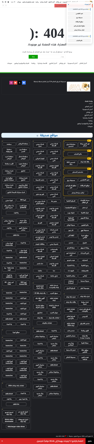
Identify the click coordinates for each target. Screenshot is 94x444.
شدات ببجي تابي (40, 152)
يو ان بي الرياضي (71, 344)
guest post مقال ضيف (40, 287)
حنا (54, 271)
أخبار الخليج (52, 2)
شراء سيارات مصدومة (9, 186)
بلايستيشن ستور (54, 250)
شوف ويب (70, 213)
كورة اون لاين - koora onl (23, 276)
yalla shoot (40, 331)
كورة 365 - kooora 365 (23, 283)
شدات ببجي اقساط (54, 144)
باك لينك (40, 318)
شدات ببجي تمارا (40, 145)
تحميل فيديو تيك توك (9, 413)
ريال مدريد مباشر (54, 344)
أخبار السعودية (66, 2)
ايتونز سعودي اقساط (54, 166)
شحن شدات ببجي (54, 231)
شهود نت (71, 270)
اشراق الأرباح (71, 288)
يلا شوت (54, 330)
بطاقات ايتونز (40, 244)
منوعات (19, 2)
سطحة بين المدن (23, 150)
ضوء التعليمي (84, 180)
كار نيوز (70, 230)
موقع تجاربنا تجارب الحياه (40, 306)
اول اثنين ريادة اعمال (85, 145)
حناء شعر (40, 263)
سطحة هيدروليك (9, 150)
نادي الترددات (85, 253)
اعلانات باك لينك (54, 318)
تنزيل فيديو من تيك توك (23, 413)
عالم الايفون (85, 225)
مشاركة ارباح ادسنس (71, 145)
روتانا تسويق (85, 248)
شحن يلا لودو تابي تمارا (40, 209)
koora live (9, 257)
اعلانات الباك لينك (71, 310)
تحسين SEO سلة (71, 163)
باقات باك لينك (71, 302)
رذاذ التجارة (71, 265)
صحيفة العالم (70, 357)
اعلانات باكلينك (47, 323)
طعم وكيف (84, 270)
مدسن (71, 242)
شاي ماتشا (54, 276)
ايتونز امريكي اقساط (40, 216)
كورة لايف (23, 298)
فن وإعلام (58, 2)
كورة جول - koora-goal (23, 251)
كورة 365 (23, 200)
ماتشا (40, 271)
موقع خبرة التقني (84, 236)
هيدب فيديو (71, 260)
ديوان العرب (54, 312)
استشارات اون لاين (71, 254)
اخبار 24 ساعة (71, 350)
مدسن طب (71, 330)
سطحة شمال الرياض (23, 157)
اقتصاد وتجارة (43, 2)
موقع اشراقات (85, 185)
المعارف (85, 260)
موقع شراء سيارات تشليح (9, 179)
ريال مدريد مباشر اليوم (23, 221)
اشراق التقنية (70, 201)
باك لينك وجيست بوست (85, 337)
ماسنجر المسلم (78, 172)
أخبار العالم (83, 63)
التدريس (85, 316)
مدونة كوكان (71, 225)
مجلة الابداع (71, 248)
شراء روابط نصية (85, 303)
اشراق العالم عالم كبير (71, 317)
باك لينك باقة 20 (40, 293)
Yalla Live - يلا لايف (9, 269)
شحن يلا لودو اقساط (40, 166)
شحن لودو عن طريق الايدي (40, 238)
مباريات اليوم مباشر (54, 337)
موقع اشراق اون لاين (71, 186)
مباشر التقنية (70, 276)
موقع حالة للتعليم (84, 351)
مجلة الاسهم (85, 218)
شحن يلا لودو (54, 237)
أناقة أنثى (71, 235)
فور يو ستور (40, 194)
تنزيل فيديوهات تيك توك (23, 420)
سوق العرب (54, 293)
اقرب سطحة (9, 164)
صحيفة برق (71, 180)
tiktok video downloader (9, 420)
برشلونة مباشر (40, 336)
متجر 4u (54, 201)
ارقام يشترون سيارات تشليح (23, 186)
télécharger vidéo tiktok (16, 426)
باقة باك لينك (84, 162)
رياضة (37, 2)
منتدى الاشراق (85, 323)
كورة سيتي (9, 200)
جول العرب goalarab (23, 206)
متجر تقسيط (40, 180)
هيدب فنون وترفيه (85, 358)
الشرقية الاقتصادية (70, 219)
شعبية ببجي (54, 244)
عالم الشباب (78, 154)
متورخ (85, 242)
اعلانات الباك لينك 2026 (71, 324)
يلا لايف (16, 213)
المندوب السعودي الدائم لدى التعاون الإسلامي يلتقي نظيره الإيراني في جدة (47, 441)
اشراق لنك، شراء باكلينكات (84, 310)
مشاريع (40, 312)
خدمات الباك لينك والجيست (54, 286)
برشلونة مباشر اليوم (9, 222)
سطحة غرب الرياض (9, 157)
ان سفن (84, 207)
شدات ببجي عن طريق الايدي (40, 202)
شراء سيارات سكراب (9, 172)
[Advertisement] (47, 13)
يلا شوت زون (23, 399)
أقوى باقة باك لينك (40, 299)
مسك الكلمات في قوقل (85, 201)
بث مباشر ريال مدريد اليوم (9, 206)
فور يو (40, 223)
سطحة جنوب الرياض (23, 164)
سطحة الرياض (23, 144)
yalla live (16, 235)
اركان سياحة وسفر (78, 193)
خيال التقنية (85, 213)
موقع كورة (16, 332)
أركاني (85, 276)
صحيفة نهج (85, 230)
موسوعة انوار (84, 288)
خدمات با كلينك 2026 (54, 306)
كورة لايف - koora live (23, 362)
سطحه (9, 144)
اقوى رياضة (85, 330)
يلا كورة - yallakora (9, 276)
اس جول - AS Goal (9, 283)
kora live (9, 293)
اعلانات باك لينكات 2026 (16, 385)
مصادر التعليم (70, 336)
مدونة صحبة (85, 281)
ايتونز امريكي (40, 158)
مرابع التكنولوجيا (70, 207)
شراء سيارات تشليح (23, 179)
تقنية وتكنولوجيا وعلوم (28, 2)
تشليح (23, 171)
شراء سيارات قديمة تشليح (16, 192)
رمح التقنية (85, 265)
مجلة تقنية (84, 343)
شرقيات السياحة (71, 282)
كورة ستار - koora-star (9, 244)
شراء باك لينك (85, 296)
